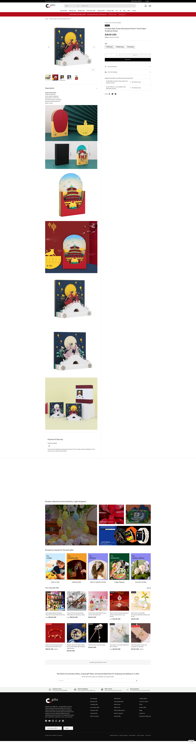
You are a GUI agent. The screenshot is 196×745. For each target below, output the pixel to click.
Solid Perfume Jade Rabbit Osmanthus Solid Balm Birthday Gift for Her (140, 614)
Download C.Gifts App (145, 716)
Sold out (135, 55)
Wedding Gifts (81, 10)
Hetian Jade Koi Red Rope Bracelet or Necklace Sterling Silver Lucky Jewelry (119, 614)
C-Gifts (106, 22)
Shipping (107, 37)
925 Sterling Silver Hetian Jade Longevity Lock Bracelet (139, 646)
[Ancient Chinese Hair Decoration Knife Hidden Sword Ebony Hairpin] (76, 601)
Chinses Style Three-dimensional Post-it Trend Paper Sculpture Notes (61, 18)
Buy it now (127, 59)
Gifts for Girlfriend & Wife (98, 582)
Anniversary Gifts (91, 10)
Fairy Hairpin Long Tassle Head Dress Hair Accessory (119, 646)
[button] (150, 5)
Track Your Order (143, 701)
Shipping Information (114, 735)
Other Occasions (94, 716)
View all (149, 588)
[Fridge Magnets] (119, 566)
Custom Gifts (117, 716)
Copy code (122, 14)
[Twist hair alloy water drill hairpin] (98, 633)
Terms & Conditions (140, 735)
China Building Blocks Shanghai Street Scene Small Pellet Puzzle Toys (55, 614)
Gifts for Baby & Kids (119, 710)
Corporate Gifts (101, 10)
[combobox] (100, 6)
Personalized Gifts (118, 701)
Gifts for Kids (55, 582)
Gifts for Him (117, 704)
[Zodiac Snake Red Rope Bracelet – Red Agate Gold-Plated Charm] (55, 633)
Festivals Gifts (110, 10)
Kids (124, 10)
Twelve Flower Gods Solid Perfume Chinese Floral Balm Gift (97, 614)
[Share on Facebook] (112, 93)
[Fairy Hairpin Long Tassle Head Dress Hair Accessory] (119, 633)
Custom (134, 10)
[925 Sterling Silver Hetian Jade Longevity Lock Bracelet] (140, 633)
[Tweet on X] (109, 93)
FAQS (140, 704)
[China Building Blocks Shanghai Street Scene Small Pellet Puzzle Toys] (55, 601)
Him (117, 10)
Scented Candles (140, 582)
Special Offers (63, 10)
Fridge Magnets (119, 582)
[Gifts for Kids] (55, 566)
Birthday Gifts (72, 10)
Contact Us (142, 713)
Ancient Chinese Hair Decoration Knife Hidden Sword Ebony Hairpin (76, 614)
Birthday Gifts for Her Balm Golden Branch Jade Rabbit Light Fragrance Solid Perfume (76, 646)
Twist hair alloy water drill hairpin (96, 645)
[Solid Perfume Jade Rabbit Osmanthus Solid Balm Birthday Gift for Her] (140, 601)
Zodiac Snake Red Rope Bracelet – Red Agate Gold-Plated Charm (54, 646)
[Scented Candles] (141, 566)
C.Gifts (49, 735)
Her (120, 10)
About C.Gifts (142, 707)
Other (128, 10)
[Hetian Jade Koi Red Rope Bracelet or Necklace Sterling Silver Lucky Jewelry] (119, 601)
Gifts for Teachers (118, 713)
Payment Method (132, 735)
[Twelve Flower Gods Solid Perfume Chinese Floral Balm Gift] (98, 601)
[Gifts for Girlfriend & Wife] (98, 566)
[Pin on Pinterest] (115, 93)
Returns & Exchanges (123, 735)
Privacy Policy (148, 735)
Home (46, 18)
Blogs (140, 710)
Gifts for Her (117, 707)
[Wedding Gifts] (77, 566)
